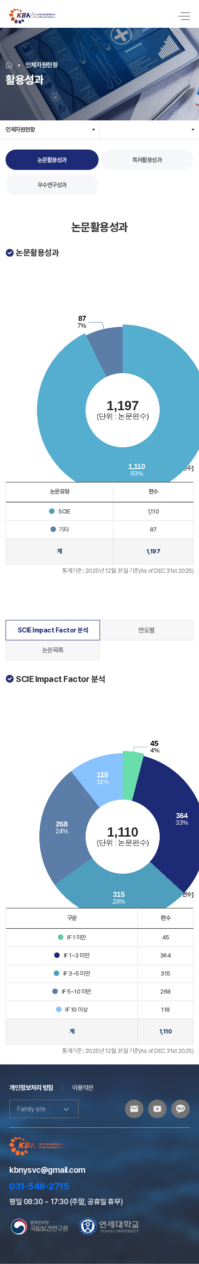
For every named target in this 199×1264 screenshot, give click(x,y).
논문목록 (52, 650)
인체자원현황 (20, 129)
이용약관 (82, 1087)
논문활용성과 (52, 159)
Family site (31, 1109)
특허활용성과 (147, 159)
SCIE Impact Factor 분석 (53, 630)
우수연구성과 (52, 184)
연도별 (146, 630)
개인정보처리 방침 (31, 1087)
